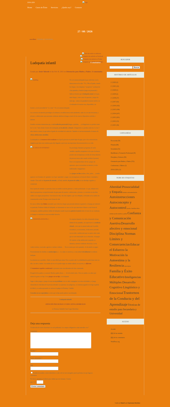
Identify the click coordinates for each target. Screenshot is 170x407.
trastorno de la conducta (48, 139)
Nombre (33, 351)
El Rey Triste (38, 53)
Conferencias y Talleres (117, 165)
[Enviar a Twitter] (91, 59)
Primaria (113, 145)
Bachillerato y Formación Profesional (122, 153)
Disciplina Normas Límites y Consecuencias (123, 239)
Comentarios (48, 39)
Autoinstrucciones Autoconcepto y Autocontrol (122, 202)
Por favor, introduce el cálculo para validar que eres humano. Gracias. (50, 379)
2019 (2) (114, 94)
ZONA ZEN (31, 2)
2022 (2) (114, 82)
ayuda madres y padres (120, 213)
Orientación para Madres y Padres (78, 72)
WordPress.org (115, 342)
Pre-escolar (114, 141)
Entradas (40, 39)
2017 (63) (115, 102)
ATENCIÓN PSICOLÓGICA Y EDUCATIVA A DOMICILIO (65, 304)
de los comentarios (118, 337)
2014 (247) (115, 113)
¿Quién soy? (66, 7)
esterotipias (127, 266)
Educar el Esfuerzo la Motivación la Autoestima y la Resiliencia (125, 254)
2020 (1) (114, 90)
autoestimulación (132, 192)
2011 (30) (115, 125)
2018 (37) (115, 98)
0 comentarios (97, 72)
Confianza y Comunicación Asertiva (125, 218)
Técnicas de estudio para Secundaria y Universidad (125, 309)
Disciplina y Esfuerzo (117, 157)
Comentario (33, 331)
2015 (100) (115, 109)
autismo (125, 192)
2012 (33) (115, 121)
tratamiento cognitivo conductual (42, 268)
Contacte (78, 7)
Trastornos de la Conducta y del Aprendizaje (125, 298)
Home (29, 7)
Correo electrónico (36, 358)
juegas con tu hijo (54, 276)
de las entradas (116, 333)
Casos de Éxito (41, 7)
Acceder (113, 329)
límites (45, 204)
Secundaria (114, 149)
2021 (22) (115, 86)
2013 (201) (115, 117)
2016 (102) (115, 106)
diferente (88, 263)
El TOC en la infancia (134, 53)
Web (31, 365)
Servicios (54, 7)
